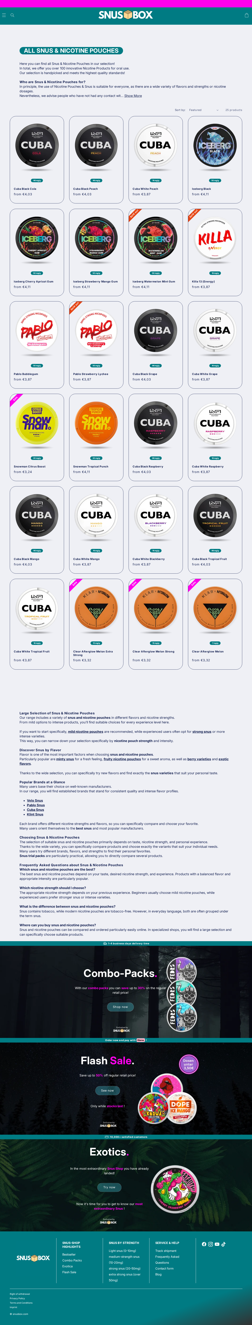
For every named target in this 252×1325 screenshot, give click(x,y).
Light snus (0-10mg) (122, 1251)
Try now (109, 1187)
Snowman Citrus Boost (29, 466)
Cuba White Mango (86, 559)
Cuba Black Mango (26, 559)
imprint (13, 1307)
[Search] (12, 15)
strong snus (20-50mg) (125, 1268)
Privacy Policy (17, 1298)
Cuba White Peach (145, 189)
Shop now (120, 1006)
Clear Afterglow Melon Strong (153, 651)
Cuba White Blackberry (149, 559)
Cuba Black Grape (145, 374)
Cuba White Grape (205, 374)
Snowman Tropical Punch (90, 466)
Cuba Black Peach (85, 189)
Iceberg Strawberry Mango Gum (95, 281)
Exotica (67, 1266)
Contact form (164, 1268)
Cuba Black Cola (25, 189)
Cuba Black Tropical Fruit (209, 559)
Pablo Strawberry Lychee (90, 374)
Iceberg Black (201, 189)
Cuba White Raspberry (208, 466)
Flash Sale (69, 1272)
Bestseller (69, 1254)
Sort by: (180, 110)
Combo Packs (72, 1260)
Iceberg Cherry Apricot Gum (33, 281)
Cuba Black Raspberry (148, 466)
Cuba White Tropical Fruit (32, 651)
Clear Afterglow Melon (208, 651)
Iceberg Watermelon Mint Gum (154, 281)
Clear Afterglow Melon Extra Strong (93, 653)
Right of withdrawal (20, 1294)
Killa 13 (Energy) (203, 281)
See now (107, 1090)
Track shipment (165, 1251)
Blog (158, 1274)
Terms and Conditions (21, 1302)
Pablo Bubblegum (26, 374)
